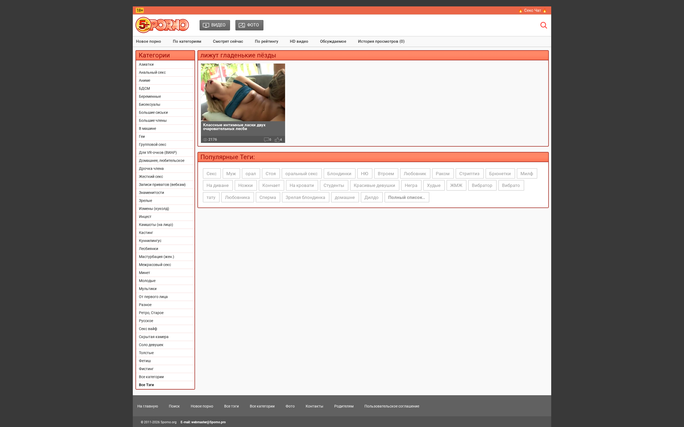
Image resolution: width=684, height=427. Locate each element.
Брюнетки (500, 173)
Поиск (174, 406)
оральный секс (301, 173)
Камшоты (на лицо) (156, 224)
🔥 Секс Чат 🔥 (532, 10)
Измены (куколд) (154, 208)
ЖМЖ (456, 185)
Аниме (144, 80)
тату (211, 197)
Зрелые (145, 200)
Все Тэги (146, 385)
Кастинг (146, 232)
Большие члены (153, 120)
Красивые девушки (374, 185)
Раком (443, 173)
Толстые (146, 353)
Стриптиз (469, 173)
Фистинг (146, 369)
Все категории (151, 377)
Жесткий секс (151, 176)
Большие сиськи (153, 112)
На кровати (302, 185)
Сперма (267, 197)
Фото (290, 406)
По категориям (187, 41)
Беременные (150, 96)
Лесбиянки (148, 248)
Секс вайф (148, 329)
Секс (212, 173)
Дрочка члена (151, 168)
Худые (434, 185)
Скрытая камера (154, 337)
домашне (345, 197)
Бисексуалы (149, 104)
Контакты (314, 406)
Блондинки (339, 173)
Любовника (237, 197)
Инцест (145, 216)
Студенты (334, 185)
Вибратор (482, 185)
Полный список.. (406, 197)
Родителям (343, 406)
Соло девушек (151, 345)
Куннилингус (150, 240)
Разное (145, 305)
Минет (144, 273)
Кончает (271, 185)
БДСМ (144, 88)
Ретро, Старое (151, 313)
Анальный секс (152, 72)
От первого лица (153, 297)
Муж (231, 173)
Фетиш (145, 361)
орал (251, 173)
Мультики (148, 289)
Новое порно (148, 41)
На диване (218, 185)
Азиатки (146, 64)
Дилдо (371, 197)
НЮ (364, 173)
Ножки (245, 185)
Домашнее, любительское (161, 160)
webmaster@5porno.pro (208, 422)
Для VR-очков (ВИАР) (158, 152)
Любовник (415, 173)
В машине (147, 128)
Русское (146, 321)
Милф (526, 173)
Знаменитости (151, 192)
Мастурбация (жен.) (156, 256)
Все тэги (231, 406)
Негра (411, 185)
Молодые (147, 281)
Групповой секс (152, 144)
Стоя (271, 173)
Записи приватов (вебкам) (162, 184)
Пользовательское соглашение (391, 406)
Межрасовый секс (155, 265)
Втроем (386, 173)
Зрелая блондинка (305, 197)
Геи (142, 136)
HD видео (299, 41)
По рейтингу (266, 41)
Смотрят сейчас (228, 41)
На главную (147, 406)
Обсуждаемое (333, 41)
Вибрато (511, 185)
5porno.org (169, 422)
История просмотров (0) (381, 41)
